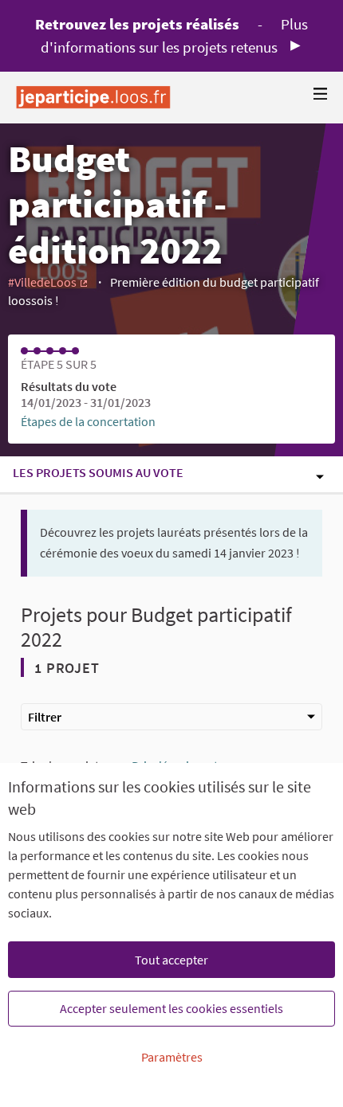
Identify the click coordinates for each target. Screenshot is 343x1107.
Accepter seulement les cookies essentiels (171, 1008)
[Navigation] (320, 94)
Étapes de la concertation (88, 421)
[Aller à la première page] (93, 97)
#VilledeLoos (48, 282)
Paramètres (172, 1057)
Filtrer (44, 717)
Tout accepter (171, 960)
